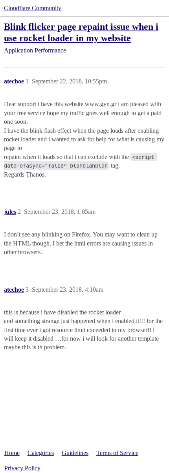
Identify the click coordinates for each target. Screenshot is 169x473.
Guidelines (75, 453)
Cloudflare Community (32, 8)
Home (12, 453)
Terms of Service (117, 453)
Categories (41, 453)
